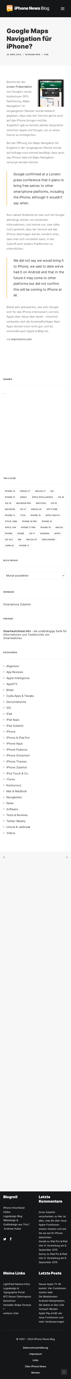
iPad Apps (12, 719)
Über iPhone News (35, 1366)
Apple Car (10, 527)
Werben (35, 1372)
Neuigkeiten (14, 797)
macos (59, 527)
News (10, 803)
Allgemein (12, 666)
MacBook (10, 509)
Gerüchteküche (16, 702)
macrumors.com (21, 339)
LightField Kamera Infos (16, 1284)
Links (35, 1360)
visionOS (44, 533)
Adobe (20, 533)
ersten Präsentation (19, 86)
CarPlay (9, 545)
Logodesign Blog (12, 1216)
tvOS (22, 515)
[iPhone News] (28, 8)
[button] (62, 8)
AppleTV (11, 684)
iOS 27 (23, 509)
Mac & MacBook (16, 791)
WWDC (23, 497)
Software (12, 809)
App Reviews (14, 672)
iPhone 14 (10, 491)
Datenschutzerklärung (35, 1347)
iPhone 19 (35, 515)
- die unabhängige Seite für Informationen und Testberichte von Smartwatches (35, 634)
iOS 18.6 (9, 539)
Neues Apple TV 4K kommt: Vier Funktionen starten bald (52, 1288)
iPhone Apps (33, 54)
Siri (19, 539)
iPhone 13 (10, 515)
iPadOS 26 (36, 509)
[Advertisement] (35, 430)
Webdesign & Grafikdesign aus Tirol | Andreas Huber (16, 1224)
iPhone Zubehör (16, 767)
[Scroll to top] (64, 1371)
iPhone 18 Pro (29, 521)
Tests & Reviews (17, 815)
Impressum (35, 1353)
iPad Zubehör (15, 725)
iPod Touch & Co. (17, 773)
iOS (52, 491)
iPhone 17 (24, 545)
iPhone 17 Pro (28, 527)
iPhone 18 (45, 527)
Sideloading (48, 539)
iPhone (8, 533)
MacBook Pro (23, 503)
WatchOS (41, 503)
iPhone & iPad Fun (18, 737)
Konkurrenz (13, 785)
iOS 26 (8, 503)
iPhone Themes (16, 761)
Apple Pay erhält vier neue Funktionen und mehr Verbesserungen (51, 1317)
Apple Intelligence (42, 497)
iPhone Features (16, 749)
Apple (57, 533)
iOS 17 (32, 533)
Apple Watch (53, 515)
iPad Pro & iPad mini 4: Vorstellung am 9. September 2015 (53, 1245)
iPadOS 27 (25, 491)
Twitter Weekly (15, 821)
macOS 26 (31, 539)
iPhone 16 (47, 521)
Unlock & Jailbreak (18, 827)
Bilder (10, 690)
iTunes (10, 779)
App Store (52, 509)
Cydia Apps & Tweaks (20, 696)
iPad (9, 714)
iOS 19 (61, 497)
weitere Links (11, 1313)
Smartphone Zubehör (17, 604)
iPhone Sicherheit (17, 755)
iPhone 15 (10, 497)
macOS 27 (40, 491)
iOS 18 (54, 503)
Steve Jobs (11, 521)
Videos (10, 833)
